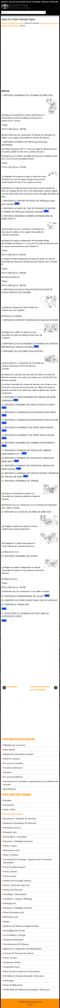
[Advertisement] (30, 58)
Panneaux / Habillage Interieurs (17, 908)
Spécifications (9, 789)
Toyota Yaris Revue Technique (12, 23)
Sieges (6, 921)
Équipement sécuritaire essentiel (18, 754)
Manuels (4, 2)
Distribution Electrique (13, 939)
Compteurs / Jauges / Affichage (17, 899)
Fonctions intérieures (13, 768)
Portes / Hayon (10, 846)
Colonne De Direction (13, 814)
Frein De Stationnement (14, 867)
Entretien (7, 772)
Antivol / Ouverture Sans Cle (16, 885)
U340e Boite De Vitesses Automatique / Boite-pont (26, 989)
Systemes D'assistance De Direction (19, 823)
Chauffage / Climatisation (14, 894)
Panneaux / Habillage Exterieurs (18, 841)
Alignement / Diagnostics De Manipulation (22, 949)
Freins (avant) (9, 876)
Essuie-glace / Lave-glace (15, 837)
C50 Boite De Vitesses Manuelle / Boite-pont (23, 976)
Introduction (8, 805)
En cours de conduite (13, 763)
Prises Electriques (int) (13, 912)
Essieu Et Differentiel (12, 985)
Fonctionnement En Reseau (16, 944)
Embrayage (8, 980)
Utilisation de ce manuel (14, 745)
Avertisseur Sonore (12, 827)
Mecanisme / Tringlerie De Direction (19, 818)
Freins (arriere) (10, 871)
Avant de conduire (11, 759)
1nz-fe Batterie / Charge (14, 935)
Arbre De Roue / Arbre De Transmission (21, 971)
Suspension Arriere (12, 962)
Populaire (54, 2)
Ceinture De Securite (12, 890)
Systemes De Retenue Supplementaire (21, 926)
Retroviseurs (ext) (11, 850)
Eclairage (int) (9, 903)
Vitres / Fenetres (10, 855)
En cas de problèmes (13, 777)
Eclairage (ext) (10, 832)
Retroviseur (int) (10, 917)
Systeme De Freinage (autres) (17, 880)
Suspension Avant (11, 967)
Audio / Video (9, 809)
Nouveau (45, 2)
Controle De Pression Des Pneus (18, 953)
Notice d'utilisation (17, 2)
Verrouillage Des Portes (14, 930)
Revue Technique (33, 2)
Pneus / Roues (10, 958)
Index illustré (9, 749)
